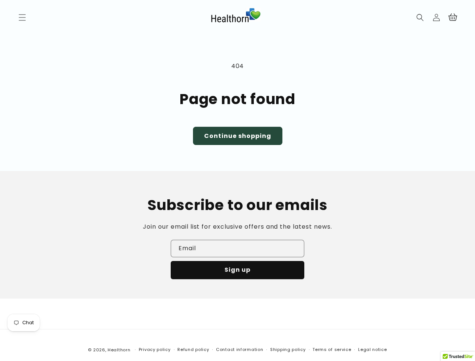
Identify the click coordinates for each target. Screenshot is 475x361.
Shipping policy (288, 349)
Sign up (237, 269)
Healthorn (119, 350)
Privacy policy (155, 349)
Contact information (239, 349)
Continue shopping (237, 136)
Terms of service (331, 349)
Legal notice (372, 349)
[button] (22, 17)
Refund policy (193, 349)
